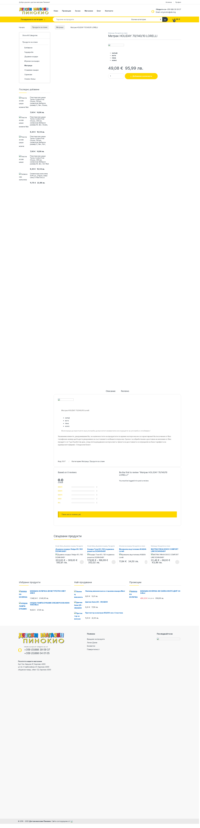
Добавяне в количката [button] (143, 562)
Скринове (28, 74)
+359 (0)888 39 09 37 (37, 649)
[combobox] (91, 19)
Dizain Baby (59, 546)
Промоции (66, 11)
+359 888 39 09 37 (173, 9)
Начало (22, 27)
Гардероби (28, 52)
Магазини (89, 11)
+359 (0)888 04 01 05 (37, 653)
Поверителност (93, 649)
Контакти (109, 11)
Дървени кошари (70, 546)
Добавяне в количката (142, 76)
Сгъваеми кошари (31, 70)
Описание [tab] (110, 391)
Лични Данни (92, 643)
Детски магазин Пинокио (40, 821)
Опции (81, 562)
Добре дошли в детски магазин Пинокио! (34, 2)
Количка (169, 2)
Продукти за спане (39, 27)
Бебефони (28, 48)
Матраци (59, 27)
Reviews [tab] (125, 391)
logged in (132, 481)
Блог (99, 11)
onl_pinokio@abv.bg (168, 12)
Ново (56, 11)
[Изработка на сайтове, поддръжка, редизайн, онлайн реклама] (72, 821)
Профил (178, 2)
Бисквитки (91, 646)
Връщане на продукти (96, 639)
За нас (77, 11)
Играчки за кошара (125, 546)
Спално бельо (30, 79)
